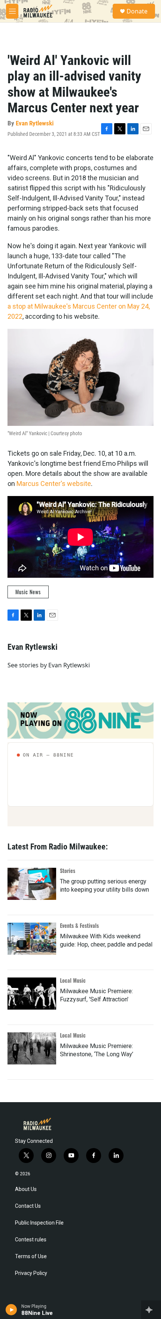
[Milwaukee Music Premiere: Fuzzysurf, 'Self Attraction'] (31, 993)
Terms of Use (31, 1256)
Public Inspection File (39, 1223)
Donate (137, 11)
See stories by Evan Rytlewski (48, 665)
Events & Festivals (79, 925)
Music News (28, 592)
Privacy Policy (31, 1273)
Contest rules (30, 1239)
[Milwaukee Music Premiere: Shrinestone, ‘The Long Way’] (31, 1048)
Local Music (73, 980)
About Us (26, 1189)
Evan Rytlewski (35, 123)
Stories (67, 870)
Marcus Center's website (53, 483)
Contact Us (28, 1206)
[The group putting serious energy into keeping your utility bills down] (31, 884)
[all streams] (151, 1309)
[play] (11, 1309)
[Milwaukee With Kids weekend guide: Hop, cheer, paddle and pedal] (31, 939)
